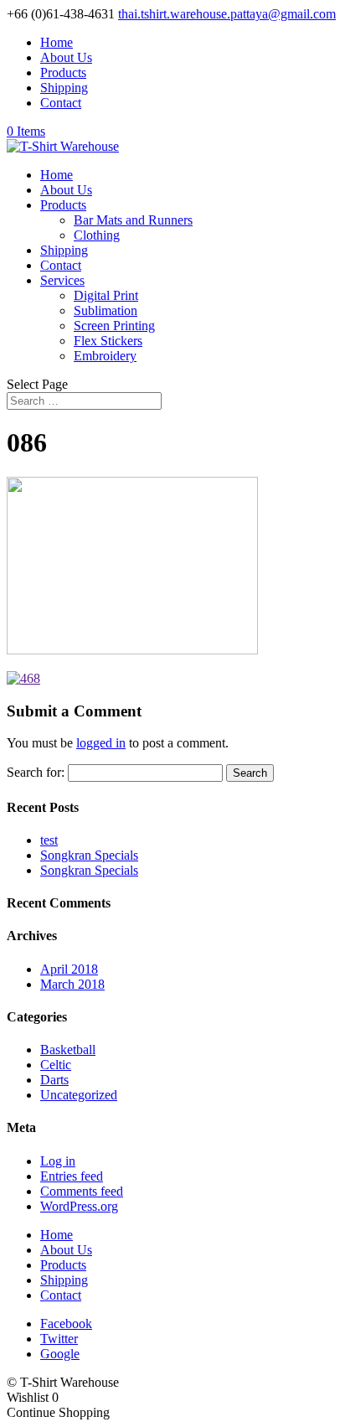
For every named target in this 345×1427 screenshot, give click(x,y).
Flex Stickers (108, 340)
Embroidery (105, 356)
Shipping (64, 87)
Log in (57, 1161)
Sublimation (105, 310)
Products (63, 72)
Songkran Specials (89, 855)
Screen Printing (114, 325)
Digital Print (106, 295)
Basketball (67, 1049)
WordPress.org (79, 1206)
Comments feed (81, 1191)
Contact (60, 103)
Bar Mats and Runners (133, 220)
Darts (54, 1080)
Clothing (97, 235)
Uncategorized (78, 1095)
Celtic (55, 1064)
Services (62, 280)
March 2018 (72, 984)
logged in (101, 743)
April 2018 (69, 969)
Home (56, 42)
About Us (66, 57)
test (49, 840)
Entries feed (71, 1176)
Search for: (35, 772)
